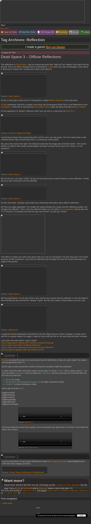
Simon (24, 493)
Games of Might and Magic (19, 133)
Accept (81, 515)
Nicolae (5, 360)
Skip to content (4, 28)
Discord (42, 488)
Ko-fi (17, 488)
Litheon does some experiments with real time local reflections (27, 347)
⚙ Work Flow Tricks (27, 32)
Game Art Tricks (29, 491)
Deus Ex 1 (70, 111)
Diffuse (65, 491)
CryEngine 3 (6, 107)
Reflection (74, 491)
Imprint (38, 507)
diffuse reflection (56, 100)
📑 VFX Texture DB (45, 32)
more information (71, 515)
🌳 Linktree (85, 32)
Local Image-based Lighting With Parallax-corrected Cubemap (27, 343)
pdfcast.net (13, 330)
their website (80, 107)
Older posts (6, 503)
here (37, 140)
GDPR (38, 513)
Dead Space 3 (22, 64)
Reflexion (84, 491)
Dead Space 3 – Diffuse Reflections (31, 57)
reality (50, 67)
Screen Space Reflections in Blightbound (26, 472)
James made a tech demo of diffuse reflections (20, 345)
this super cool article (58, 461)
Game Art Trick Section (67, 485)
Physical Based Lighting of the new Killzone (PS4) (22, 350)
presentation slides (42, 107)
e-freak (4, 104)
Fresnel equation (66, 209)
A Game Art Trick (8, 52)
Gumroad (27, 488)
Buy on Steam (55, 46)
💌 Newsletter (61, 32)
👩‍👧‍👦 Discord (74, 32)
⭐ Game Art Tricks (9, 32)
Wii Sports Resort (31, 447)
